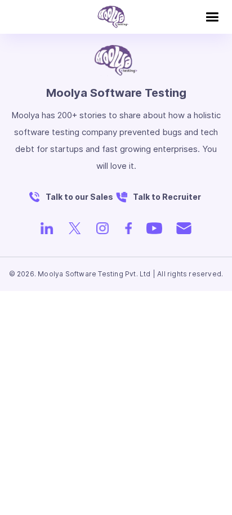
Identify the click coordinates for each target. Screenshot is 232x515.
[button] (212, 17)
